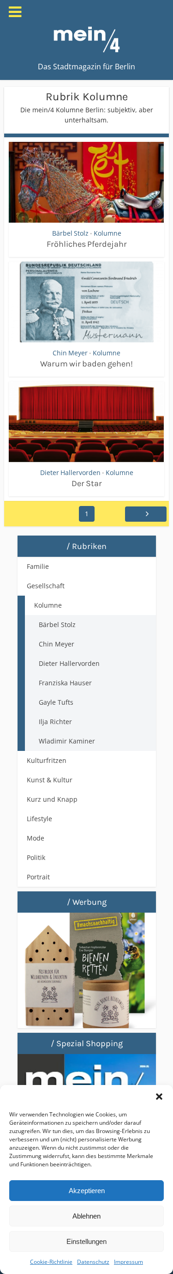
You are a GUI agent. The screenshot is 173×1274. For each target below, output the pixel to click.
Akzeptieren (87, 1191)
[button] (159, 1096)
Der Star (87, 483)
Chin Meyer (70, 352)
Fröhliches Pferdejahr (87, 244)
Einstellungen (86, 1241)
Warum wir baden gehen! (86, 364)
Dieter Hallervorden (70, 472)
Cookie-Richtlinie (51, 1262)
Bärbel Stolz (70, 233)
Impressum (128, 1262)
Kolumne (107, 233)
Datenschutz (93, 1262)
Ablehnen (86, 1216)
